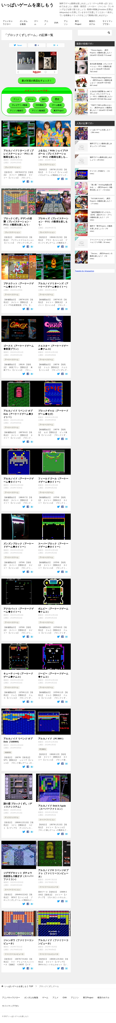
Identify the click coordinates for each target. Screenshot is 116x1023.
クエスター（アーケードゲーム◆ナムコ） (53, 347)
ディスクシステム (11, 817)
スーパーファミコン (47, 820)
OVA (56, 23)
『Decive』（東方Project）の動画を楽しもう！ (101, 256)
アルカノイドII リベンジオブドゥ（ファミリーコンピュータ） (53, 873)
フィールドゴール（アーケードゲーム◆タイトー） (53, 480)
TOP (19, 986)
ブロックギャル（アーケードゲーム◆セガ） (53, 412)
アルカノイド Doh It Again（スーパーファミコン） (52, 807)
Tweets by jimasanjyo (84, 271)
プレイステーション (12, 167)
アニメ (46, 22)
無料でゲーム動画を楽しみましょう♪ (101, 158)
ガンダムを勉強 (24, 22)
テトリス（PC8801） (100, 172)
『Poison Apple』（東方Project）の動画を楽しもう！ (101, 53)
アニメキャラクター (8, 22)
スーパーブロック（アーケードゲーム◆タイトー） (53, 545)
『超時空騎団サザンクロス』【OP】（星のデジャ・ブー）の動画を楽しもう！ (101, 216)
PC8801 (42, 749)
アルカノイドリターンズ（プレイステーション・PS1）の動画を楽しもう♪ (19, 153)
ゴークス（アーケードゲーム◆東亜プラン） (19, 347)
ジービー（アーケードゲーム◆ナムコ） (53, 675)
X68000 (8, 753)
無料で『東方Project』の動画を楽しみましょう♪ (101, 229)
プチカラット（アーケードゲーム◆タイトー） (19, 285)
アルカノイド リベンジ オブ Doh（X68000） (18, 740)
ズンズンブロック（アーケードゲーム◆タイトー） (19, 545)
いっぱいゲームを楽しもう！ (101, 131)
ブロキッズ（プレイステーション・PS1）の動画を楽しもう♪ (53, 221)
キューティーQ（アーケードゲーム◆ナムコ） (18, 675)
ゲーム (36, 22)
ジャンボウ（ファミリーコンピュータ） (19, 942)
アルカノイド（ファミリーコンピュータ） (53, 942)
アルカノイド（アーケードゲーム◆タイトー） (19, 480)
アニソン (66, 22)
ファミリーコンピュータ (48, 887)
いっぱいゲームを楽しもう (27, 5)
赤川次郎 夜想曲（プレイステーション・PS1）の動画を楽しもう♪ (101, 68)
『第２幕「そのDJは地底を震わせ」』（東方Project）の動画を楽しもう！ (101, 187)
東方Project (78, 22)
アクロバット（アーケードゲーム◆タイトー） (19, 610)
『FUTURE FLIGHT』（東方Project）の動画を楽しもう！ (101, 201)
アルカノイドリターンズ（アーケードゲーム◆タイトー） (53, 285)
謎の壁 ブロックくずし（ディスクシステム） (18, 805)
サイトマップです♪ (107, 22)
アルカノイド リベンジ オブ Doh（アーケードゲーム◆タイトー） (18, 413)
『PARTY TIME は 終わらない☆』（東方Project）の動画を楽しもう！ (101, 109)
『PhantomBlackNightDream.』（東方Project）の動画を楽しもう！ (101, 81)
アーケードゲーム (11, 295)
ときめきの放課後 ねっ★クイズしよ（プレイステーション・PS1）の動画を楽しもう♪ (101, 95)
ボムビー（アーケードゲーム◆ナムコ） (53, 610)
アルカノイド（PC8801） (51, 738)
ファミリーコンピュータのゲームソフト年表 (101, 241)
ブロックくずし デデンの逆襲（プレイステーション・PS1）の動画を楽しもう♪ (18, 221)
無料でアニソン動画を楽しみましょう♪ (101, 145)
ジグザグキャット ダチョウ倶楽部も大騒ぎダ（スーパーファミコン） (19, 876)
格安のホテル (92, 22)
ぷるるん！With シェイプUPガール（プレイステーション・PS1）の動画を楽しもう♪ (53, 154)
